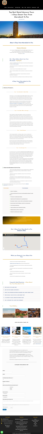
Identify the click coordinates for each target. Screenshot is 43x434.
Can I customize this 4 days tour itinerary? (14, 300)
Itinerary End (5, 395)
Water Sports (38, 343)
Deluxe (11, 388)
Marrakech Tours (21, 19)
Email (4, 374)
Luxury (11, 389)
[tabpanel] (21, 201)
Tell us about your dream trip (8, 399)
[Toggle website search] (40, 7)
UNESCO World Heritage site (15, 263)
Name (4, 370)
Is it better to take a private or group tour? (14, 297)
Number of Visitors (6, 381)
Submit (4, 409)
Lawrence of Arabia (13, 103)
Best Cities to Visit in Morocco (21, 426)
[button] (21, 287)
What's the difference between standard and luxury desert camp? (19, 292)
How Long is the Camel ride (11, 287)
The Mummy (20, 103)
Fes (23, 53)
